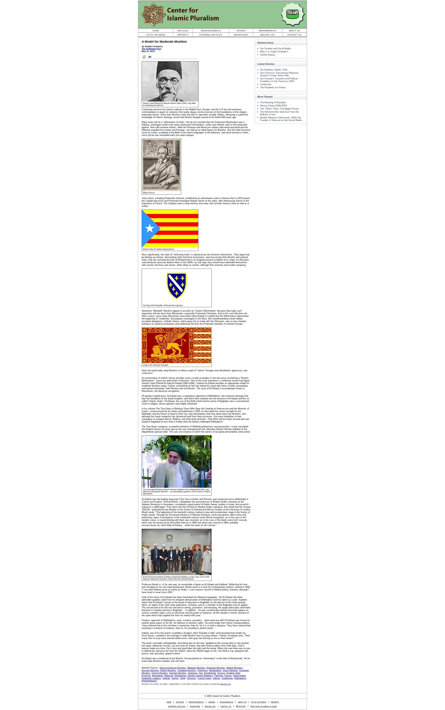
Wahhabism (240, 678)
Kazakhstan (210, 673)
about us (242, 702)
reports (275, 702)
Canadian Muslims (186, 670)
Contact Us (295, 35)
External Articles (211, 35)
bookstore (195, 706)
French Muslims (160, 673)
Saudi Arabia (239, 675)
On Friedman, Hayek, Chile (273, 69)
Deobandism (215, 670)
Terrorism (191, 678)
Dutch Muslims (230, 670)
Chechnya (202, 670)
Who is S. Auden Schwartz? (274, 51)
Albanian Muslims (196, 667)
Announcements (211, 31)
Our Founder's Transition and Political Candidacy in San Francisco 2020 (279, 80)
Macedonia (157, 675)
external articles (176, 706)
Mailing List (267, 35)
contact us (225, 706)
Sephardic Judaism (151, 678)
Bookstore (241, 35)
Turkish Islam (204, 678)
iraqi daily (263, 706)
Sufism (175, 678)
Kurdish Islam (233, 673)
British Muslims (168, 670)
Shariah (166, 678)
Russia (228, 675)
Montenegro (181, 675)
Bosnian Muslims (150, 670)
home (168, 702)
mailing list (225, 684)
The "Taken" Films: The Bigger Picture (279, 108)
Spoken (241, 31)
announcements (196, 702)
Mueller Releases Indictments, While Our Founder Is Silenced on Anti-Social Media (281, 118)
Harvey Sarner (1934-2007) (273, 105)
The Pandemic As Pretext (273, 87)
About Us (294, 31)
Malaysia (168, 675)
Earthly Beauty (267, 54)
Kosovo (221, 673)
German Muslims (177, 673)
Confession (265, 84)
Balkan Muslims (234, 667)
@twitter (241, 706)
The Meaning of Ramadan (273, 102)
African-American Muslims (172, 667)
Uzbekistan (227, 678)
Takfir (182, 678)
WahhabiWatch (267, 31)
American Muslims (215, 667)
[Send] (144, 58)
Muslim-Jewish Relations (200, 675)
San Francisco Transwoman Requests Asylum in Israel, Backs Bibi (279, 74)
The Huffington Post (151, 49)
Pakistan (218, 675)
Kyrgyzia (146, 675)
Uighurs (216, 678)
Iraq (201, 673)
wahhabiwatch (226, 702)
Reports (183, 35)
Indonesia (192, 673)
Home (156, 31)
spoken (211, 702)
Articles (183, 31)
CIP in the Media (155, 35)
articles (180, 702)
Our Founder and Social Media (275, 48)
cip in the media (258, 702)
